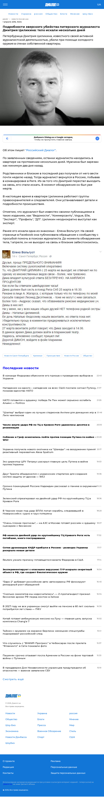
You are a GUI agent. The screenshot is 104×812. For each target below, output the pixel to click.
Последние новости (21, 368)
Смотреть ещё (13, 679)
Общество (87, 356)
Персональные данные (64, 767)
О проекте (9, 761)
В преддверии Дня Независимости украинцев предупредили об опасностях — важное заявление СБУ (44, 669)
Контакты (8, 773)
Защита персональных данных (68, 773)
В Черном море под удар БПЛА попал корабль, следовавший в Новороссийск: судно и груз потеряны (43, 512)
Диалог (5, 19)
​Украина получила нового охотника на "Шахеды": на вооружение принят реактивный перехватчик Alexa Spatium (49, 451)
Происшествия (53, 356)
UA (99, 4)
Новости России (71, 356)
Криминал (38, 356)
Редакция (8, 767)
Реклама (55, 761)
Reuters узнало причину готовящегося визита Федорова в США (43, 560)
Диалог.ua (7, 784)
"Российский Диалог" (40, 150)
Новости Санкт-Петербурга (16, 356)
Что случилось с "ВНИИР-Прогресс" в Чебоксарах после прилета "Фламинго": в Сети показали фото (44, 644)
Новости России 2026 (20, 19)
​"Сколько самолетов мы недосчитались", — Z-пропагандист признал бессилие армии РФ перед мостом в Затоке (46, 595)
